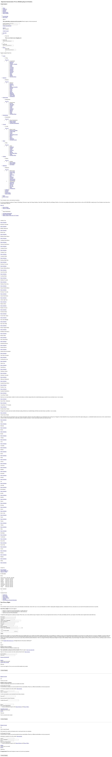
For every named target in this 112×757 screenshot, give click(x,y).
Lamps (11, 133)
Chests (11, 66)
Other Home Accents (14, 134)
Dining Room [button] (5, 97)
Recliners (11, 70)
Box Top (11, 185)
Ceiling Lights (12, 131)
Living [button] (4, 55)
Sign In (4, 27)
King (11, 175)
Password (4, 24)
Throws (11, 137)
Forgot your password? (7, 25)
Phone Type (2, 705)
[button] (4, 47)
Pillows (11, 135)
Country (2, 624)
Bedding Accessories (14, 87)
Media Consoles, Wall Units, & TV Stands (10, 215)
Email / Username (4, 691)
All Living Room (13, 76)
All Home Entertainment (14, 123)
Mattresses (12, 93)
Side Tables (12, 104)
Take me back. (27, 651)
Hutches (11, 92)
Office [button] (4, 140)
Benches (11, 63)
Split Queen (12, 174)
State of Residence (3, 621)
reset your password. (30, 649)
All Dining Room (13, 114)
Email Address (3, 653)
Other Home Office (13, 153)
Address (2, 619)
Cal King (11, 178)
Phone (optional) (3, 626)
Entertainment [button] (5, 115)
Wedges (11, 75)
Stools (11, 111)
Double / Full (12, 172)
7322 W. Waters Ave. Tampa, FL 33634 (4, 570)
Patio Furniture (12, 162)
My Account (5, 595)
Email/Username (6, 23)
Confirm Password (4, 700)
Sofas (11, 73)
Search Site (5, 39)
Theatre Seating (13, 122)
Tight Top (11, 184)
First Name (2, 616)
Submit (1, 745)
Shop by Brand (5, 196)
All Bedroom (12, 96)
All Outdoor (12, 164)
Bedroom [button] (4, 77)
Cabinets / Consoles (13, 64)
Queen (11, 173)
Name (1, 690)
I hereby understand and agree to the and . (15, 706)
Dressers (11, 83)
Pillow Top (12, 183)
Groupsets (12, 67)
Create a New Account (4, 662)
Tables (11, 74)
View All (6, 59)
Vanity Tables (12, 95)
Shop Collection (3, 222)
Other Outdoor (12, 163)
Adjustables (12, 182)
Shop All (2, 205)
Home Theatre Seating (7, 214)
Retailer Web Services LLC (9, 640)
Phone (1, 704)
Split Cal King (12, 179)
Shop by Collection (6, 208)
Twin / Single (12, 171)
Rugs (11, 136)
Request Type (3, 627)
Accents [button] (4, 124)
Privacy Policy (5, 596)
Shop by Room (5, 207)
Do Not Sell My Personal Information (10, 600)
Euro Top (11, 186)
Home (4, 195)
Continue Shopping (4, 670)
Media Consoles (13, 121)
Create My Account (4, 708)
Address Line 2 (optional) (5, 620)
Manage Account (3, 676)
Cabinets (11, 105)
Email (1, 625)
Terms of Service (6, 597)
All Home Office (13, 155)
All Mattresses (12, 180)
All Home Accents (13, 139)
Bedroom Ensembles (13, 130)
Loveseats (11, 68)
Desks (11, 91)
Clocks (11, 132)
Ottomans (11, 69)
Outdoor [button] (4, 156)
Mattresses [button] (5, 165)
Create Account (6, 30)
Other (11, 187)
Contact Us (5, 594)
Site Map (4, 598)
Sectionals (12, 71)
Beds (11, 85)
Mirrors (11, 110)
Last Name (2, 618)
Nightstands (12, 94)
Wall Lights (12, 138)
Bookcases (12, 62)
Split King (12, 176)
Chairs (11, 65)
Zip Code (2, 622)
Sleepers (11, 72)
